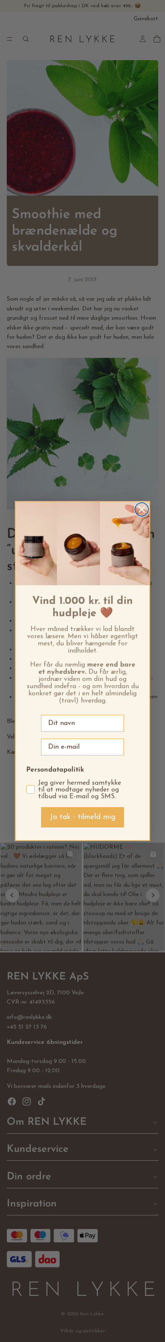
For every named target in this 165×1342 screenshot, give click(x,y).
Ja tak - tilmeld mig (83, 817)
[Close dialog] (141, 509)
